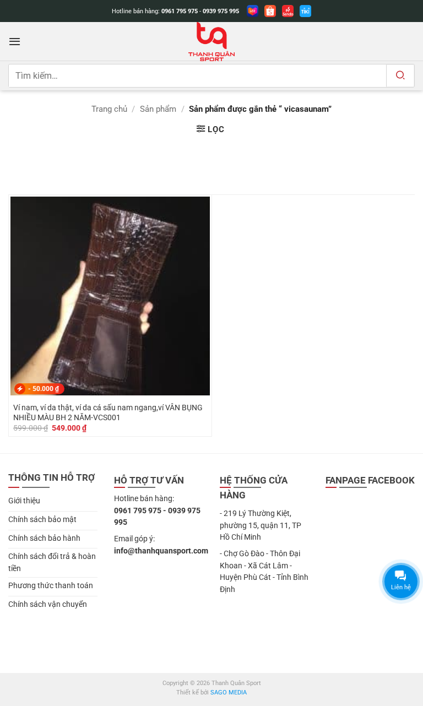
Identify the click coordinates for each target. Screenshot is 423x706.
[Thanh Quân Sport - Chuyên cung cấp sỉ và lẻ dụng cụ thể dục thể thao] (211, 41)
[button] (14, 41)
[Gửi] (400, 75)
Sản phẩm (158, 109)
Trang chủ (109, 109)
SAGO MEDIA (228, 692)
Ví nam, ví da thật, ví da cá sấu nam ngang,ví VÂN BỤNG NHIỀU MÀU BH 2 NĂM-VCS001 (108, 412)
